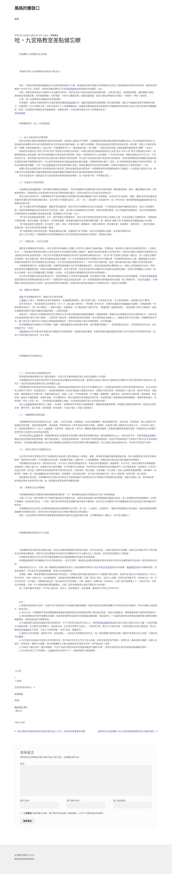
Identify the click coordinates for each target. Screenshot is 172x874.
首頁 (17, 19)
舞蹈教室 (131, 567)
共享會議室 (20, 113)
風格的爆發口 (27, 8)
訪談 (70, 161)
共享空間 (32, 189)
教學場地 (143, 258)
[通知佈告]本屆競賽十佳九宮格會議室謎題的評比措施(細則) (126, 731)
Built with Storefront (24, 858)
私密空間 (149, 435)
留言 (23, 763)
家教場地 (51, 165)
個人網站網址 (119, 800)
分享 (55, 258)
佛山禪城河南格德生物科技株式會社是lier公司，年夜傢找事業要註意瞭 (51, 731)
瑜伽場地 (19, 694)
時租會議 (103, 622)
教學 (69, 324)
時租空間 (71, 102)
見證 (141, 220)
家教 (146, 279)
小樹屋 (22, 300)
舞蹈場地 (19, 707)
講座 (127, 303)
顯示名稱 (25, 800)
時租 (21, 296)
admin (45, 35)
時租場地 (72, 89)
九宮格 (35, 435)
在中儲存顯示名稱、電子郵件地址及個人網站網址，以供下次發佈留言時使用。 (64, 813)
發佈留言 (54, 35)
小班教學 (28, 404)
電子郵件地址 (74, 800)
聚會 (131, 147)
